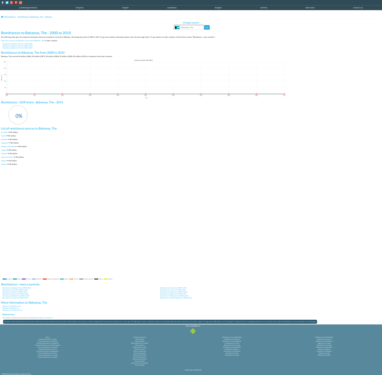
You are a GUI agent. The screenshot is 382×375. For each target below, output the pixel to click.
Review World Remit (139, 357)
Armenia (4, 139)
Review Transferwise (139, 351)
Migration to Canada (324, 355)
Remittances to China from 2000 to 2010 (15, 290)
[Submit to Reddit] (20, 2)
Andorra (4, 153)
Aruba (3, 136)
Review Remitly (140, 341)
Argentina (4, 143)
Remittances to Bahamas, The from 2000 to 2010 (17, 46)
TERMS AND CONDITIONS (193, 370)
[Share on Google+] (11, 2)
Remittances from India (232, 343)
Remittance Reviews (140, 337)
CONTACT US (358, 8)
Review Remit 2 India (139, 355)
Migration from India (324, 343)
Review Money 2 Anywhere (139, 363)
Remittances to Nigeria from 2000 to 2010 (173, 294)
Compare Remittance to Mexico (47, 353)
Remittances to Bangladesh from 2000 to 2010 (16, 288)
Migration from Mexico (324, 339)
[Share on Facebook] (2, 2)
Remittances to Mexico (232, 349)
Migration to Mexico (324, 349)
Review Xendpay (140, 361)
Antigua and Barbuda (8, 146)
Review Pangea (139, 365)
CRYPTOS (263, 8)
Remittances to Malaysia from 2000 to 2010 (173, 292)
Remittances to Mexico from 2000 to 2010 (15, 294)
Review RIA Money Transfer (139, 343)
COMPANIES (171, 8)
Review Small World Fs (140, 359)
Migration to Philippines (324, 351)
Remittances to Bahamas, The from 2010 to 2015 (17, 48)
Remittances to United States (232, 347)
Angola (3, 150)
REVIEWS (218, 8)
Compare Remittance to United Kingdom (47, 345)
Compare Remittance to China (47, 349)
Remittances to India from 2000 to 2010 (14, 292)
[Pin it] (16, 2)
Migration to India (324, 353)
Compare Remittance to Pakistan (47, 341)
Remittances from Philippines (232, 341)
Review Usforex (140, 345)
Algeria (3, 161)
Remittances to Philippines (232, 351)
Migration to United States (324, 347)
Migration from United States (324, 337)
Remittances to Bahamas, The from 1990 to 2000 (17, 44)
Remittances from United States (232, 337)
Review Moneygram (140, 353)
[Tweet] (7, 2)
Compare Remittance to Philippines (48, 343)
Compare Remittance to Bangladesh (48, 351)
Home (47, 337)
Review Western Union (140, 347)
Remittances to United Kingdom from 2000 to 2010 (176, 298)
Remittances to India (232, 353)
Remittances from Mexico (232, 339)
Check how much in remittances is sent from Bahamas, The (22, 41)
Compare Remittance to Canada (47, 355)
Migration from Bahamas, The (11, 306)
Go (207, 27)
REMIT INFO (310, 8)
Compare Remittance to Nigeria (47, 357)
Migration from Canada (324, 345)
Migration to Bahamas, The (10, 308)
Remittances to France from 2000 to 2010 (173, 290)
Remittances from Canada (232, 345)
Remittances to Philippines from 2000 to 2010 (174, 296)
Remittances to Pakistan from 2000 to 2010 (15, 296)
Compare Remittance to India (47, 339)
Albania (4, 164)
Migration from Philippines (324, 341)
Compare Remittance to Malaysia (47, 347)
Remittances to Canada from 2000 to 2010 (173, 288)
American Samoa (7, 157)
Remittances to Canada (232, 355)
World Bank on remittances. (44, 318)
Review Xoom (140, 339)
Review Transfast (140, 349)
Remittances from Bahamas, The (12, 310)
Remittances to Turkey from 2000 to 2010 (15, 298)
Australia (4, 132)
